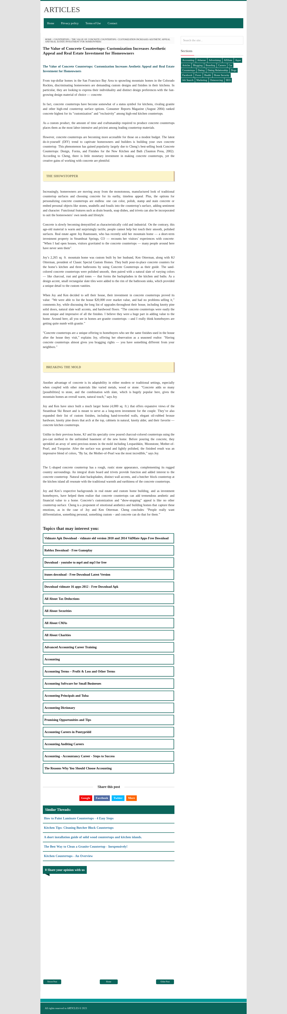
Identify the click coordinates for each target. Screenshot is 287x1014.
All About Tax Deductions (61, 599)
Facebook (102, 798)
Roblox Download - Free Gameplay (68, 550)
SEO (228, 80)
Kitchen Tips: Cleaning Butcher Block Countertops (78, 827)
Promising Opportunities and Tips (67, 720)
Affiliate (228, 60)
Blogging (198, 65)
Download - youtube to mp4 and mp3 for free (75, 562)
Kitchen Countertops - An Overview (68, 856)
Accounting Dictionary (59, 707)
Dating (201, 70)
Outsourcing (216, 80)
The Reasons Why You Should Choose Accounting (78, 768)
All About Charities (57, 635)
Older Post (165, 982)
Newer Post (52, 982)
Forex (198, 75)
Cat (230, 65)
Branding (210, 65)
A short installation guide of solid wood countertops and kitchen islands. (93, 837)
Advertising (215, 60)
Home (50, 23)
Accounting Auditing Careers (64, 744)
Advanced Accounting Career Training (70, 647)
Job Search (188, 80)
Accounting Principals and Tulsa (66, 695)
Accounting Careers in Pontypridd (67, 732)
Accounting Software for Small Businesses (72, 683)
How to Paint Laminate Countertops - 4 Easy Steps (78, 818)
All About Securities (58, 611)
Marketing (201, 80)
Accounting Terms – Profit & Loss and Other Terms (79, 671)
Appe (238, 60)
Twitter (118, 798)
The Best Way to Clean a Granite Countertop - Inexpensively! (86, 846)
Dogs (233, 70)
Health (207, 75)
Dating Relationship (218, 70)
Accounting (52, 659)
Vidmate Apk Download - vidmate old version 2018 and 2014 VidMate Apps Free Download (106, 538)
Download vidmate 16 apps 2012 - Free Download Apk (81, 586)
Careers (222, 65)
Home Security (221, 75)
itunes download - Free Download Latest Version (77, 574)
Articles (186, 65)
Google (85, 798)
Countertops (62, 39)
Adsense (201, 60)
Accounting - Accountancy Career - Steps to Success (79, 756)
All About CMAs (55, 623)
